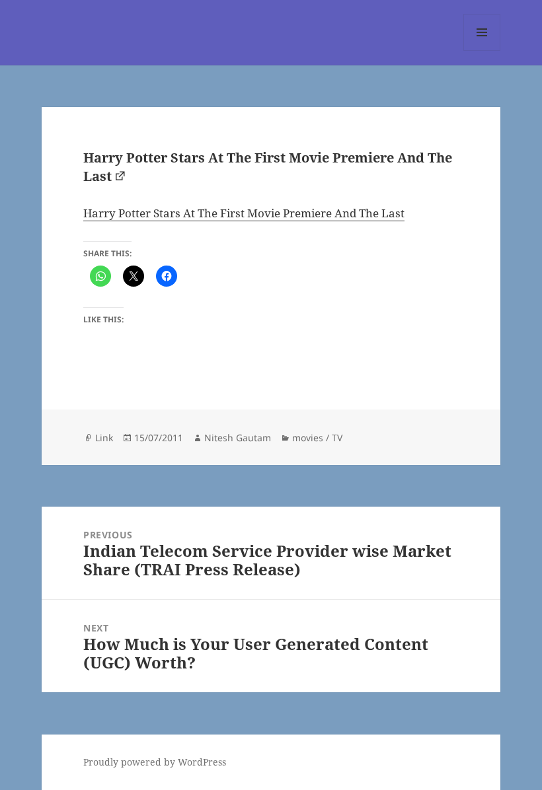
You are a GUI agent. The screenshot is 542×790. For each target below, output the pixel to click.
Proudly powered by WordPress (154, 762)
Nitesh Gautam (237, 437)
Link (104, 437)
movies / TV (317, 437)
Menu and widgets (482, 50)
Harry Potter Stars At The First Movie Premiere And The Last (244, 213)
